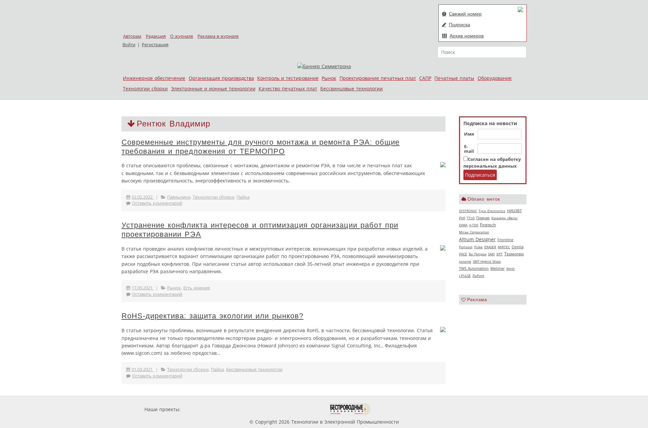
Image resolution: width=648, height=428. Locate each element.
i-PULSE (465, 275)
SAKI (491, 254)
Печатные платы (454, 78)
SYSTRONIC (468, 210)
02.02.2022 (143, 197)
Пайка (243, 197)
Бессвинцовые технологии (351, 88)
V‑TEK (473, 225)
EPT (499, 254)
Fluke (478, 247)
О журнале (181, 36)
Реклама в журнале (218, 36)
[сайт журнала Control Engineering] (394, 409)
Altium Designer (477, 239)
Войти (129, 45)
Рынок (329, 78)
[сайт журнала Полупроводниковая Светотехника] (296, 409)
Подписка (459, 24)
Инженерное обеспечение (154, 78)
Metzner (497, 268)
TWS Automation (474, 268)
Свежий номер (465, 13)
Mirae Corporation (474, 232)
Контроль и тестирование (288, 78)
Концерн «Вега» (504, 218)
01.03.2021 (143, 369)
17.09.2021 (143, 288)
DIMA (463, 225)
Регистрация (155, 45)
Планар (483, 218)
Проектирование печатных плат (378, 78)
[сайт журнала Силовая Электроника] (204, 409)
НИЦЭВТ (514, 210)
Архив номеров (467, 35)
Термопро (514, 254)
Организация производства (221, 78)
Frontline (505, 239)
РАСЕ (463, 254)
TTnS (471, 218)
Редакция (156, 36)
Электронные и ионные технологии (213, 88)
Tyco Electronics (492, 210)
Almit (510, 268)
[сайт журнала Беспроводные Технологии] (349, 409)
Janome (465, 261)
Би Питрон (477, 254)
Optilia (517, 247)
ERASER (490, 247)
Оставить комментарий (157, 203)
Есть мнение (196, 288)
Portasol (466, 247)
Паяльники (178, 197)
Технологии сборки (145, 88)
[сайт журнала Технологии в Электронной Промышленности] (247, 409)
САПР (425, 78)
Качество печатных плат (288, 88)
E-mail (469, 149)
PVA (462, 218)
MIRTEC (504, 247)
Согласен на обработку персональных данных (492, 162)
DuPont (478, 275)
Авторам (132, 36)
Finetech (488, 224)
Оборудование (495, 78)
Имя (469, 134)
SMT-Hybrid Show (487, 261)
